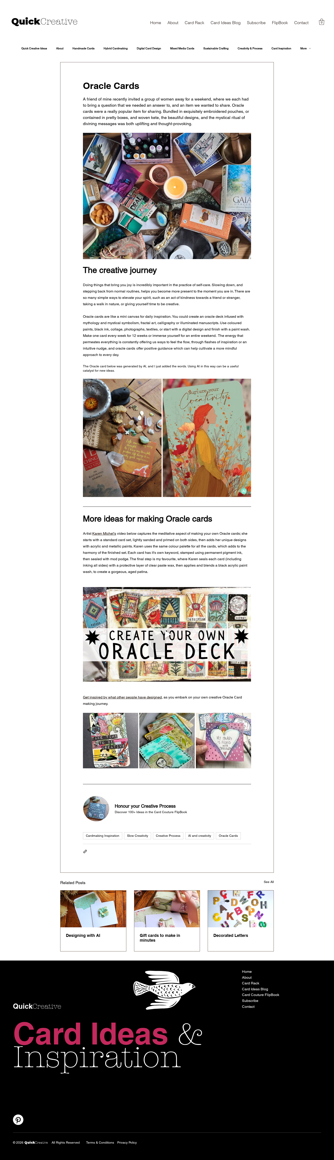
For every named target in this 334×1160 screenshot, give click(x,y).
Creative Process (168, 835)
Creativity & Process (250, 48)
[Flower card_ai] (93, 908)
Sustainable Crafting (216, 48)
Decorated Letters (230, 935)
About (59, 48)
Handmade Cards (83, 48)
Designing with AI (83, 935)
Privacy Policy (127, 1142)
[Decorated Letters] (241, 908)
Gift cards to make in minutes (160, 938)
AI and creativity (199, 835)
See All (269, 882)
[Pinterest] (18, 1120)
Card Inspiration (281, 48)
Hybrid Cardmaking (116, 48)
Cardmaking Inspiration (102, 835)
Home (247, 971)
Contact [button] (248, 1006)
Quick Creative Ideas (34, 48)
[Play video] (167, 634)
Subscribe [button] (250, 1001)
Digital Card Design (149, 48)
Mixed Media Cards (182, 48)
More (303, 48)
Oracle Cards (228, 835)
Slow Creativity (137, 835)
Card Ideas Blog (255, 989)
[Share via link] (85, 851)
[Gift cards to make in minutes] (167, 908)
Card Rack (250, 983)
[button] (256, 22)
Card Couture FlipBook (260, 995)
